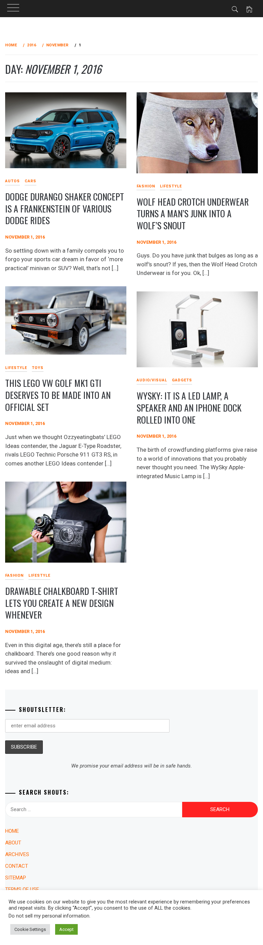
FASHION (146, 186)
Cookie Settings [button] (30, 929)
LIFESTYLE (171, 186)
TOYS (37, 368)
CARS (30, 181)
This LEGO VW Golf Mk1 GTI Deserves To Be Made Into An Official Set (58, 394)
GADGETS (182, 380)
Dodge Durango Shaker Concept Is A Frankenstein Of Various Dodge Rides (64, 208)
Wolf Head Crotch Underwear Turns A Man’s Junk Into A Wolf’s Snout (193, 213)
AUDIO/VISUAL (152, 380)
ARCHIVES (17, 854)
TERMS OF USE (22, 889)
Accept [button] (66, 929)
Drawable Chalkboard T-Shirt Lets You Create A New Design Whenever (61, 602)
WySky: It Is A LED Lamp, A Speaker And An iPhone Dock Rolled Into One (189, 407)
